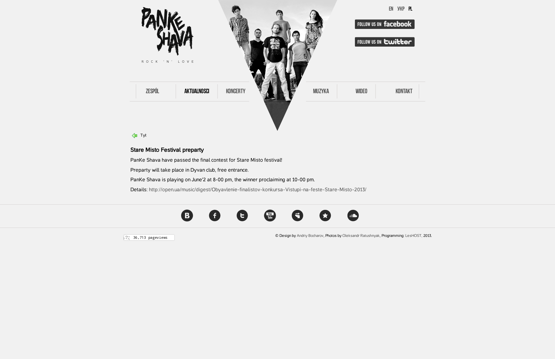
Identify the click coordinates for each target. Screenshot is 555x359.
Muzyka (321, 91)
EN (391, 9)
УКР (400, 9)
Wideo (361, 91)
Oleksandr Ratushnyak (361, 236)
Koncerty (235, 91)
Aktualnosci (196, 91)
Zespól (152, 91)
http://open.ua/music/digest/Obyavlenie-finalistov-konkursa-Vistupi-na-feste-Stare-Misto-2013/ (257, 190)
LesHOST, (413, 236)
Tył (143, 136)
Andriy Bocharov (310, 236)
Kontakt (404, 91)
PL (410, 9)
